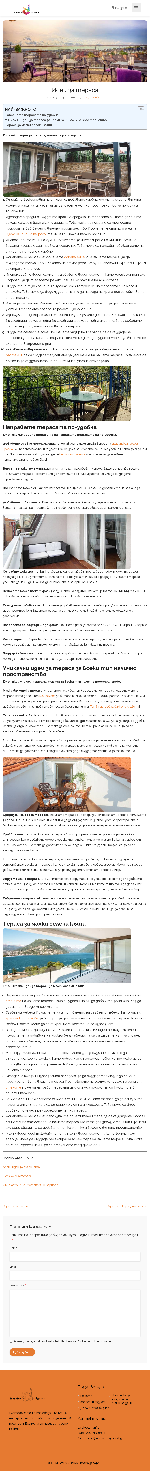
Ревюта (86, 1396)
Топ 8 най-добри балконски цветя (114, 706)
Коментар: (18, 1286)
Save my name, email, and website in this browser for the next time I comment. (63, 1341)
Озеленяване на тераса (26, 234)
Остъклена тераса (17, 1176)
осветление (74, 257)
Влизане (120, 8)
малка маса (47, 696)
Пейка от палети (72, 454)
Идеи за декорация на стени (127, 1206)
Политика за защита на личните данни (123, 1399)
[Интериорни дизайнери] (26, 9)
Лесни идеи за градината (21, 1167)
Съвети (98, 97)
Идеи (89, 97)
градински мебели (125, 443)
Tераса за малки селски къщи (28, 125)
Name (14, 1248)
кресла (8, 449)
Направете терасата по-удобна (32, 115)
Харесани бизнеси (93, 1402)
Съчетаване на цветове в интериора (30, 1185)
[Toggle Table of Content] (139, 109)
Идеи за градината (16, 1206)
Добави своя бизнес (94, 1408)
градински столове (22, 1018)
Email (14, 1267)
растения (14, 355)
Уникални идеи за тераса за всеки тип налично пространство (56, 120)
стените (13, 1001)
